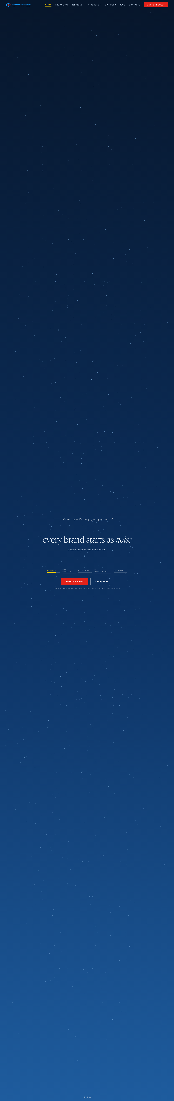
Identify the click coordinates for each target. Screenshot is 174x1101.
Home (48, 5)
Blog (122, 5)
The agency (61, 5)
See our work (101, 581)
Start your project (75, 581)
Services (77, 5)
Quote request (156, 5)
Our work (110, 5)
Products (93, 5)
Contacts (134, 5)
